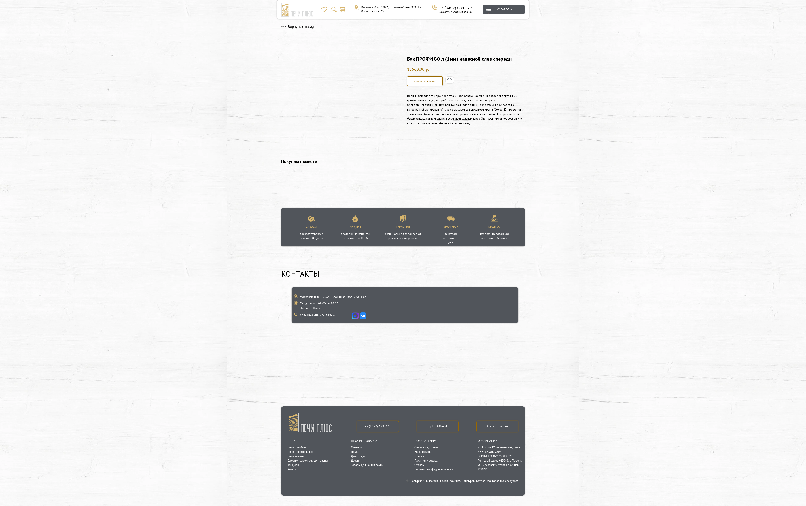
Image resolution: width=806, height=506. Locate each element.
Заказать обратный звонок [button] (455, 11)
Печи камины (296, 456)
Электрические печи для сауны (308, 460)
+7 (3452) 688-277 (455, 8)
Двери (355, 460)
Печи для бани (297, 447)
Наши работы (422, 451)
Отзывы (419, 465)
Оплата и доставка (426, 447)
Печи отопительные (300, 451)
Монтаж (419, 456)
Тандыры (293, 465)
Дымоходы (358, 456)
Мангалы (356, 447)
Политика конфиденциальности (434, 469)
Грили (354, 451)
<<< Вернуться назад (297, 27)
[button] (497, 426)
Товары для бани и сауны (367, 465)
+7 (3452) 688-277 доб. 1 (317, 314)
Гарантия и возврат (426, 460)
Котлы (292, 469)
